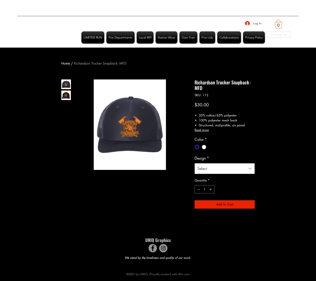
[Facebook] (153, 248)
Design (202, 158)
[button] (278, 24)
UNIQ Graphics (158, 240)
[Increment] (211, 189)
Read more (202, 130)
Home (65, 63)
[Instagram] (163, 248)
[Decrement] (198, 189)
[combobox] (225, 168)
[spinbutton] (204, 189)
